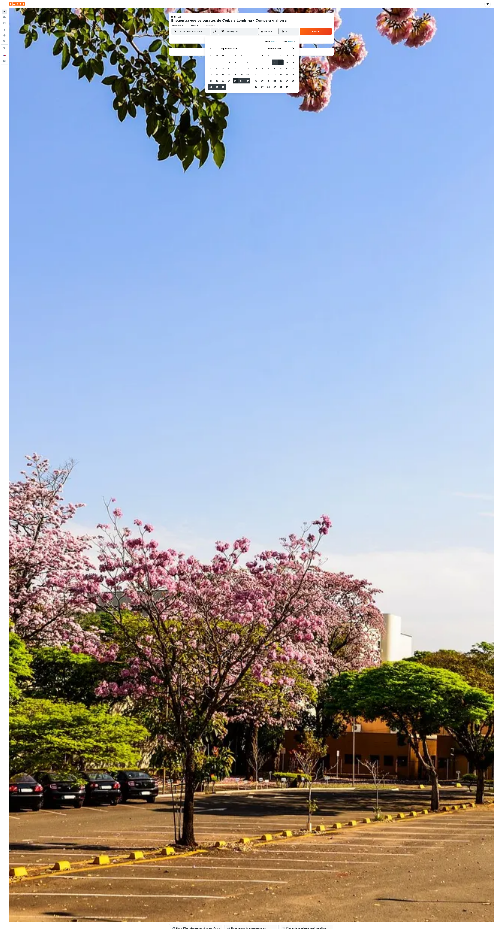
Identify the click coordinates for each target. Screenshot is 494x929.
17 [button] (229, 74)
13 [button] (248, 68)
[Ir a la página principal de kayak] (17, 4)
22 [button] (217, 80)
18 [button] (235, 74)
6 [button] (247, 62)
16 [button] (223, 74)
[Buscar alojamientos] (4, 17)
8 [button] (216, 68)
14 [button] (211, 74)
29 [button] (217, 87)
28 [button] (210, 87)
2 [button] (223, 62)
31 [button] (287, 87)
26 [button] (241, 80)
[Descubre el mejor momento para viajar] (4, 40)
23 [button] (223, 80)
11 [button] (235, 68)
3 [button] (229, 62)
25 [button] (235, 80)
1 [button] (216, 62)
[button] (4, 4)
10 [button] (229, 68)
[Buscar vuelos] (4, 11)
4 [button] (235, 62)
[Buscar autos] (4, 22)
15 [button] (217, 74)
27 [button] (248, 80)
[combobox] (178, 25)
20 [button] (247, 74)
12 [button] (241, 68)
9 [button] (223, 68)
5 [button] (241, 62)
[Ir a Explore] (4, 30)
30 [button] (223, 87)
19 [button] (241, 74)
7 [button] (210, 68)
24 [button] (229, 80)
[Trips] (4, 48)
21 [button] (211, 80)
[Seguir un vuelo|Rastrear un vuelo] (4, 35)
